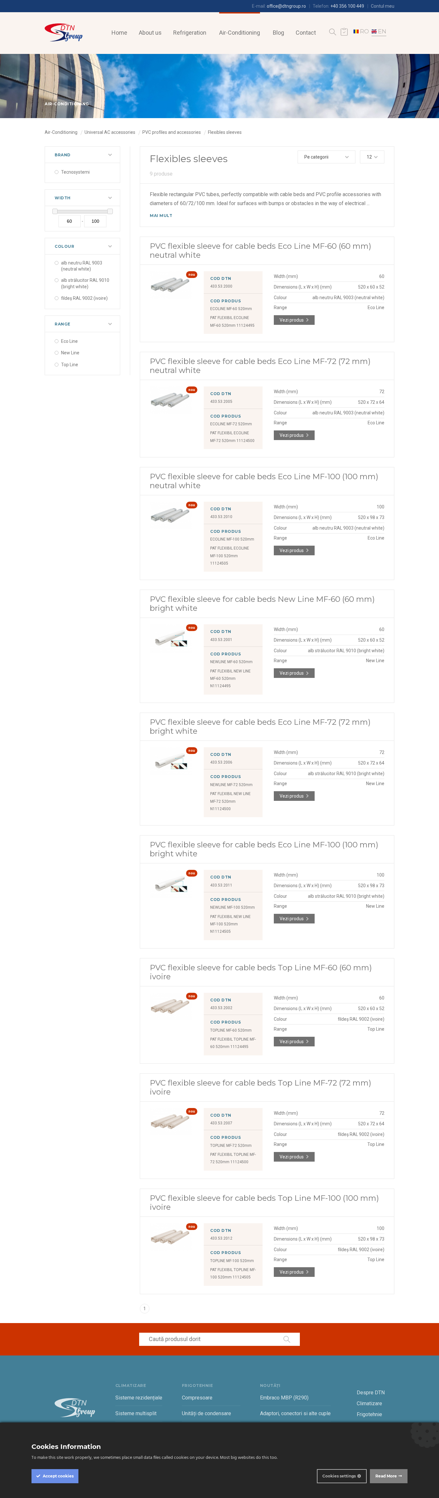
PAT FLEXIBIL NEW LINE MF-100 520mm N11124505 (230, 924)
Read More (386, 1476)
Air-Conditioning (239, 32)
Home (119, 32)
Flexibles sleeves (225, 132)
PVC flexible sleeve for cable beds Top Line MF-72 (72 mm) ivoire (260, 1087)
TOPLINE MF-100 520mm (232, 1261)
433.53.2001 (221, 639)
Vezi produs (292, 320)
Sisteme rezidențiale (138, 1398)
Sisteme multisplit (136, 1413)
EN (382, 31)
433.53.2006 (221, 762)
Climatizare (369, 1403)
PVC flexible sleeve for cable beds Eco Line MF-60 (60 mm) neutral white (260, 250)
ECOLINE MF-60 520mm (231, 309)
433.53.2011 (221, 885)
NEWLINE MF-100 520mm (232, 907)
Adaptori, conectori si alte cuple (295, 1413)
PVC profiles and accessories (171, 132)
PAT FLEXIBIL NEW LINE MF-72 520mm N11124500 (230, 801)
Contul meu (382, 6)
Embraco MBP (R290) (284, 1398)
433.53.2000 (221, 286)
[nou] (171, 296)
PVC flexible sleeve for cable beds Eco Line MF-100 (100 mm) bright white (264, 849)
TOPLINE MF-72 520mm (231, 1145)
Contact (306, 32)
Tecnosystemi (75, 172)
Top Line (69, 364)
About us (150, 32)
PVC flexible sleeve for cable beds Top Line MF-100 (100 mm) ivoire (264, 1202)
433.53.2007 (221, 1123)
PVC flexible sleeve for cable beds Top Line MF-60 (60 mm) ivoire (261, 972)
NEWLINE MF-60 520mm (231, 662)
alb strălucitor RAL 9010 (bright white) (85, 283)
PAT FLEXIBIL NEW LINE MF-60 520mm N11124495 (230, 678)
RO (364, 31)
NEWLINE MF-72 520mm (231, 785)
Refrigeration (189, 32)
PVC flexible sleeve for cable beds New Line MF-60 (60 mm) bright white (262, 603)
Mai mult (161, 215)
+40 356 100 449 (347, 6)
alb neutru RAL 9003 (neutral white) (81, 266)
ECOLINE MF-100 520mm (232, 539)
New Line (70, 352)
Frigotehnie (369, 1414)
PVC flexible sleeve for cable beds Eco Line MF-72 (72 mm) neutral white (260, 366)
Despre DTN (371, 1393)
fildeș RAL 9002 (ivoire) (84, 298)
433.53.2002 (221, 1008)
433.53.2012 (221, 1238)
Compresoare (197, 1398)
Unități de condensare (206, 1413)
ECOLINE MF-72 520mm (231, 424)
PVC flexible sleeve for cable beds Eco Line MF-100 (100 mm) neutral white (264, 481)
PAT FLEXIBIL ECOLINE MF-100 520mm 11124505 (229, 556)
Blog (278, 32)
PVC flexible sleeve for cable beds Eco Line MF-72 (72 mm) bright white (260, 726)
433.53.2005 (221, 401)
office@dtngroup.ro (286, 6)
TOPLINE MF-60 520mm (231, 1030)
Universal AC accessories (110, 132)
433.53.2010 (221, 517)
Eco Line (69, 341)
